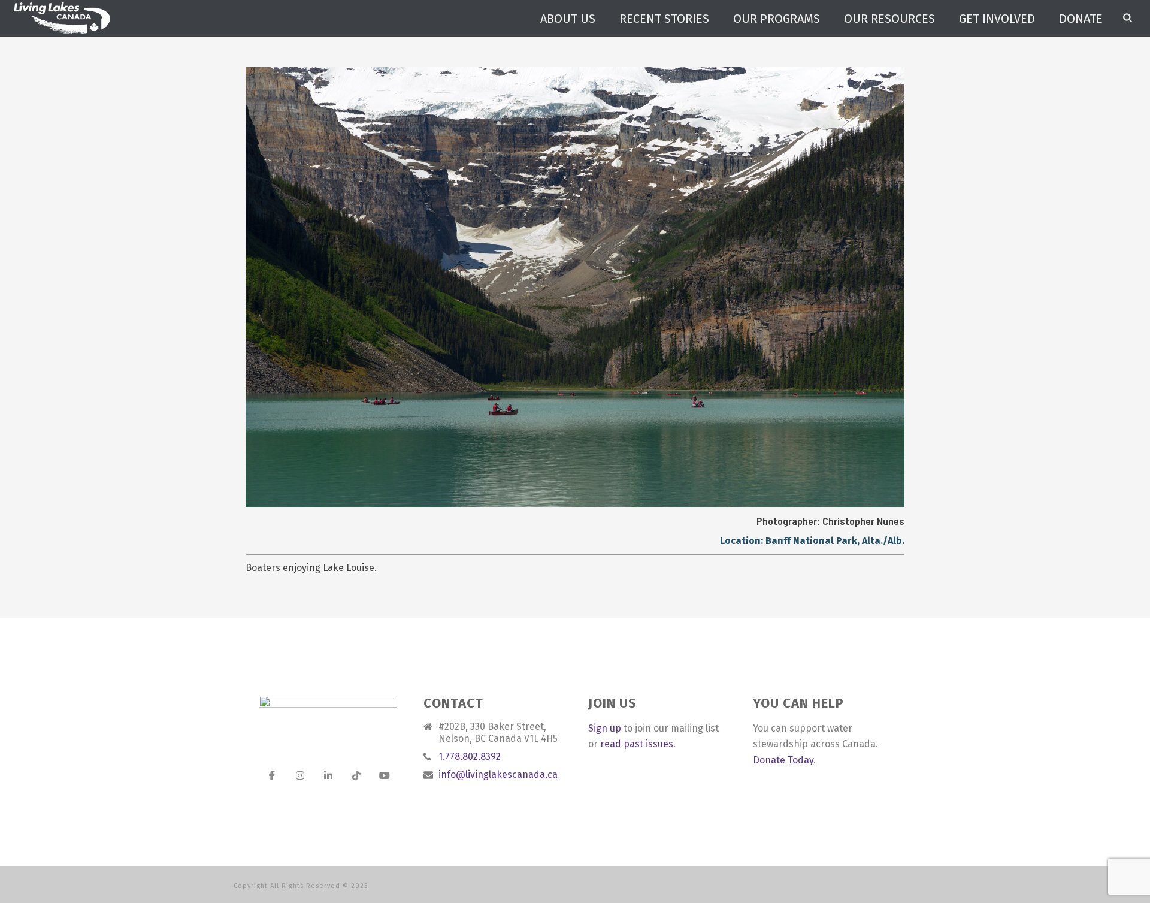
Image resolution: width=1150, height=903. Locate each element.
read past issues (636, 744)
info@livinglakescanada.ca (498, 774)
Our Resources (889, 18)
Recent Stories (664, 18)
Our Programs (776, 18)
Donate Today (783, 760)
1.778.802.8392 (469, 756)
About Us (567, 18)
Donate (1081, 18)
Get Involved (997, 18)
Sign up (604, 728)
